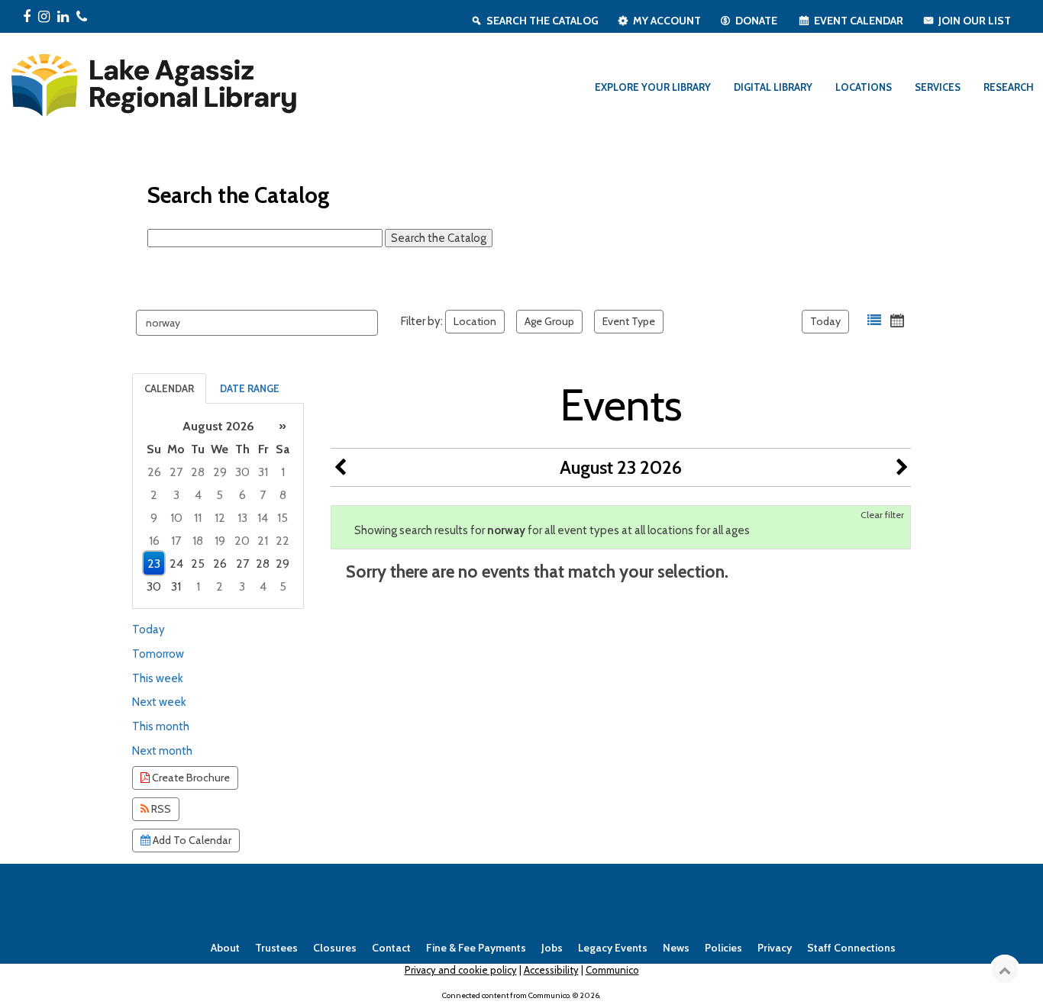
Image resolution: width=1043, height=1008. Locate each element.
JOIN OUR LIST (974, 21)
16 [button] (154, 540)
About (225, 948)
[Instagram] (44, 17)
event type (628, 321)
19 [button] (220, 540)
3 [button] (176, 495)
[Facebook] (27, 17)
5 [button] (219, 495)
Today (825, 321)
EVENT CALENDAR (858, 21)
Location (475, 321)
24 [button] (176, 563)
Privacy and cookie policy (461, 970)
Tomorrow (158, 654)
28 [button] (198, 472)
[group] (217, 506)
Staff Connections (851, 948)
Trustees (276, 948)
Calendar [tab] (169, 388)
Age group (549, 321)
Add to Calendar (190, 840)
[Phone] (81, 17)
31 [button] (263, 472)
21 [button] (262, 540)
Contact (391, 948)
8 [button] (282, 495)
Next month (162, 751)
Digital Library (773, 87)
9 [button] (153, 517)
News (676, 948)
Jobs (552, 948)
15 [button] (282, 517)
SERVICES (938, 87)
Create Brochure (190, 777)
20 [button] (242, 540)
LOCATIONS (863, 87)
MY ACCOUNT (667, 21)
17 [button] (176, 540)
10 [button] (176, 517)
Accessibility (551, 970)
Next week (159, 702)
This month (160, 726)
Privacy (774, 948)
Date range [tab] (249, 388)
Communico (612, 970)
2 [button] (153, 495)
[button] (874, 320)
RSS (160, 809)
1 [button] (283, 472)
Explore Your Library (653, 87)
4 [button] (198, 495)
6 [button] (242, 495)
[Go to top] (1005, 970)
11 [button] (198, 517)
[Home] (152, 82)
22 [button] (282, 540)
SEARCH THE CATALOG (542, 21)
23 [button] (153, 563)
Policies (723, 948)
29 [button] (220, 472)
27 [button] (176, 472)
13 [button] (242, 517)
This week (157, 678)
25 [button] (198, 563)
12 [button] (220, 517)
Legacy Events (612, 948)
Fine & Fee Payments (476, 948)
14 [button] (262, 517)
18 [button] (197, 540)
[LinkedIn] (63, 17)
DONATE (756, 21)
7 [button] (263, 495)
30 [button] (242, 472)
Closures (335, 948)
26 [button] (154, 472)
